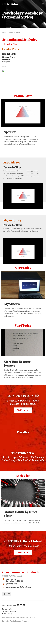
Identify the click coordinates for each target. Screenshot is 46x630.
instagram (9, 594)
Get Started (23, 410)
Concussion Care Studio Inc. (22, 572)
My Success (12, 304)
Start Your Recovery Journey (18, 363)
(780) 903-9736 (12, 584)
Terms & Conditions (9, 611)
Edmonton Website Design (11, 621)
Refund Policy (7, 614)
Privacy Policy (7, 609)
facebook (4, 594)
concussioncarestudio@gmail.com (18, 587)
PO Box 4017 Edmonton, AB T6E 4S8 (14, 580)
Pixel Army (25, 621)
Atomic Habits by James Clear (20, 514)
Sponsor (10, 132)
